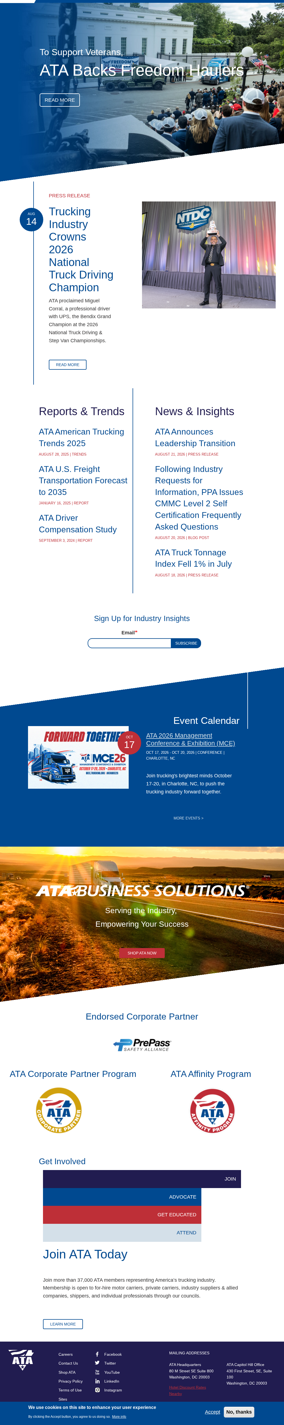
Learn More (63, 1324)
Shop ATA (67, 1372)
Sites (63, 1399)
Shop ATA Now (142, 953)
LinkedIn (111, 1381)
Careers (66, 1354)
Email (128, 632)
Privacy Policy (71, 1381)
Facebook (113, 1354)
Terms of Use (70, 1390)
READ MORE (60, 100)
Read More (67, 364)
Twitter (110, 1363)
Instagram (113, 1390)
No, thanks (239, 1412)
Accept (212, 1412)
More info (119, 1417)
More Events (189, 818)
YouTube (112, 1372)
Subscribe (186, 643)
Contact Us (68, 1363)
